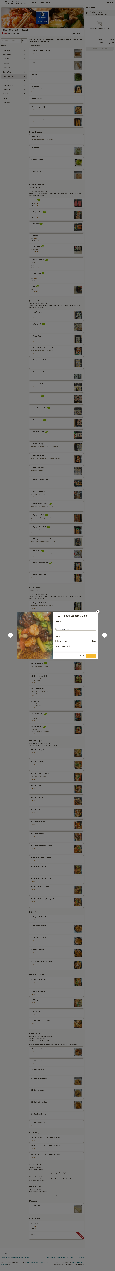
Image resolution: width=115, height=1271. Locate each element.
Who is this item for (62, 646)
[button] (10, 637)
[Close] (98, 612)
